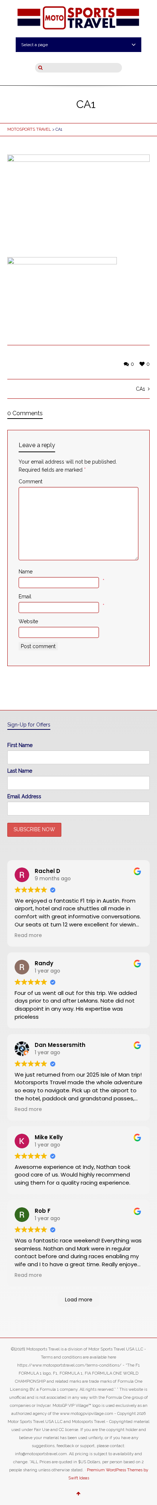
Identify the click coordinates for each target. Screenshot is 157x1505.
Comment (30, 481)
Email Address (24, 796)
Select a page (34, 44)
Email (25, 596)
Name (25, 572)
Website (28, 621)
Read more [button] (28, 935)
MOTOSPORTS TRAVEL (29, 129)
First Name (19, 745)
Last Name (19, 771)
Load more (78, 1299)
